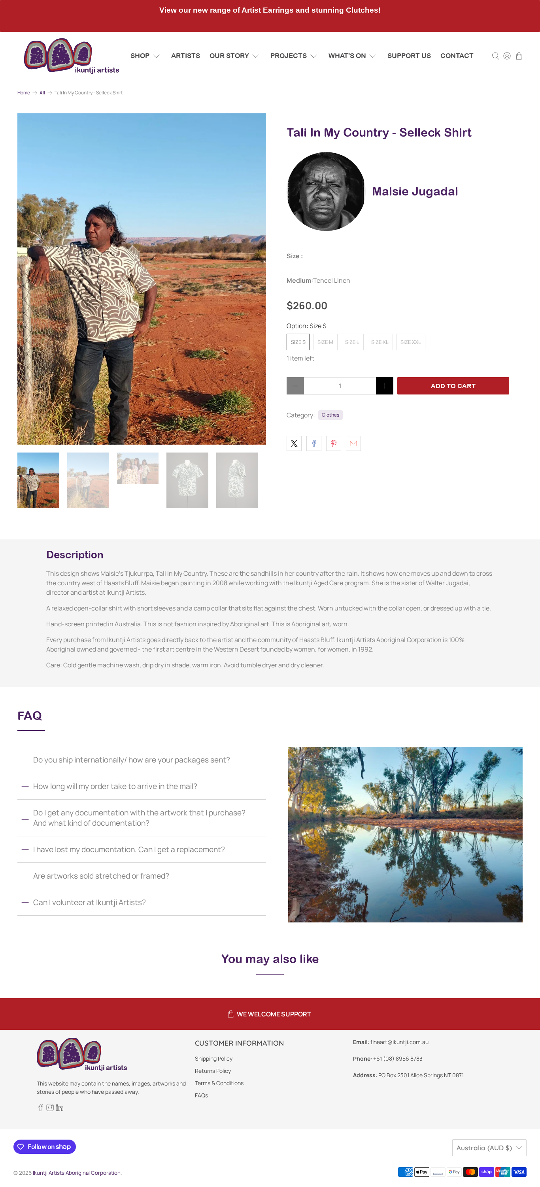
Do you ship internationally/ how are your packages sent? (131, 760)
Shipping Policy (213, 1058)
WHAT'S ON (347, 56)
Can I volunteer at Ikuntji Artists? (89, 902)
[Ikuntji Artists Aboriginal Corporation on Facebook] (40, 1109)
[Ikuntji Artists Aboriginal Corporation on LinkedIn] (59, 1109)
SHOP (139, 56)
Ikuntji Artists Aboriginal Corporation (77, 1172)
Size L (352, 342)
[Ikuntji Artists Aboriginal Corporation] (71, 56)
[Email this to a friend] (353, 443)
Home (23, 92)
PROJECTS (288, 56)
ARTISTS (185, 56)
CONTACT (457, 56)
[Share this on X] (294, 443)
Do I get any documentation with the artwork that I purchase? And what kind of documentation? (139, 818)
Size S (298, 342)
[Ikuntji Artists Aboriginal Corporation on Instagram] (50, 1109)
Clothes (330, 414)
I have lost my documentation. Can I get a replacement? (129, 849)
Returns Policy (213, 1070)
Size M (325, 342)
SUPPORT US (409, 56)
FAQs (201, 1095)
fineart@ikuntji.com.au (399, 1042)
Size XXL (410, 342)
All (42, 92)
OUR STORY (229, 56)
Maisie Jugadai (415, 191)
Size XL (380, 342)
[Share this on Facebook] (313, 443)
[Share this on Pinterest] (333, 443)
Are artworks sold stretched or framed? (101, 876)
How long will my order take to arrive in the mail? (115, 786)
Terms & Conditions (219, 1083)
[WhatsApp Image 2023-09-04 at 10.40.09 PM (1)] (141, 279)
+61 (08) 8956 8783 (398, 1058)
